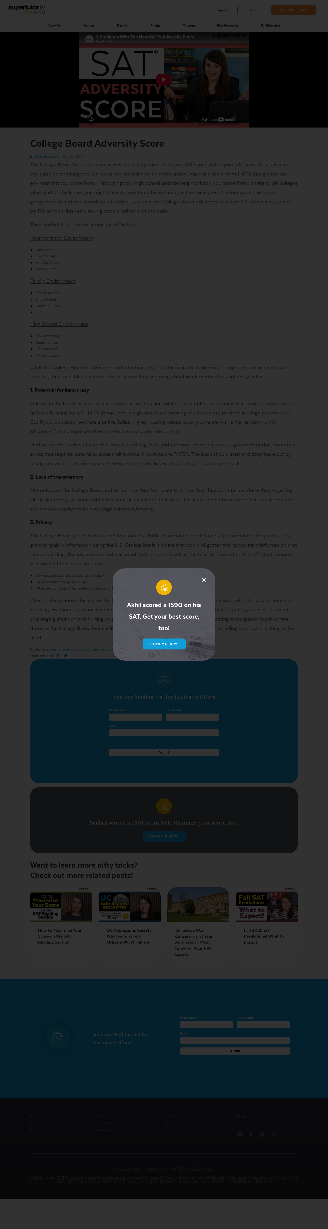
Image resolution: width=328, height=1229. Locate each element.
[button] (203, 579)
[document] (164, 614)
